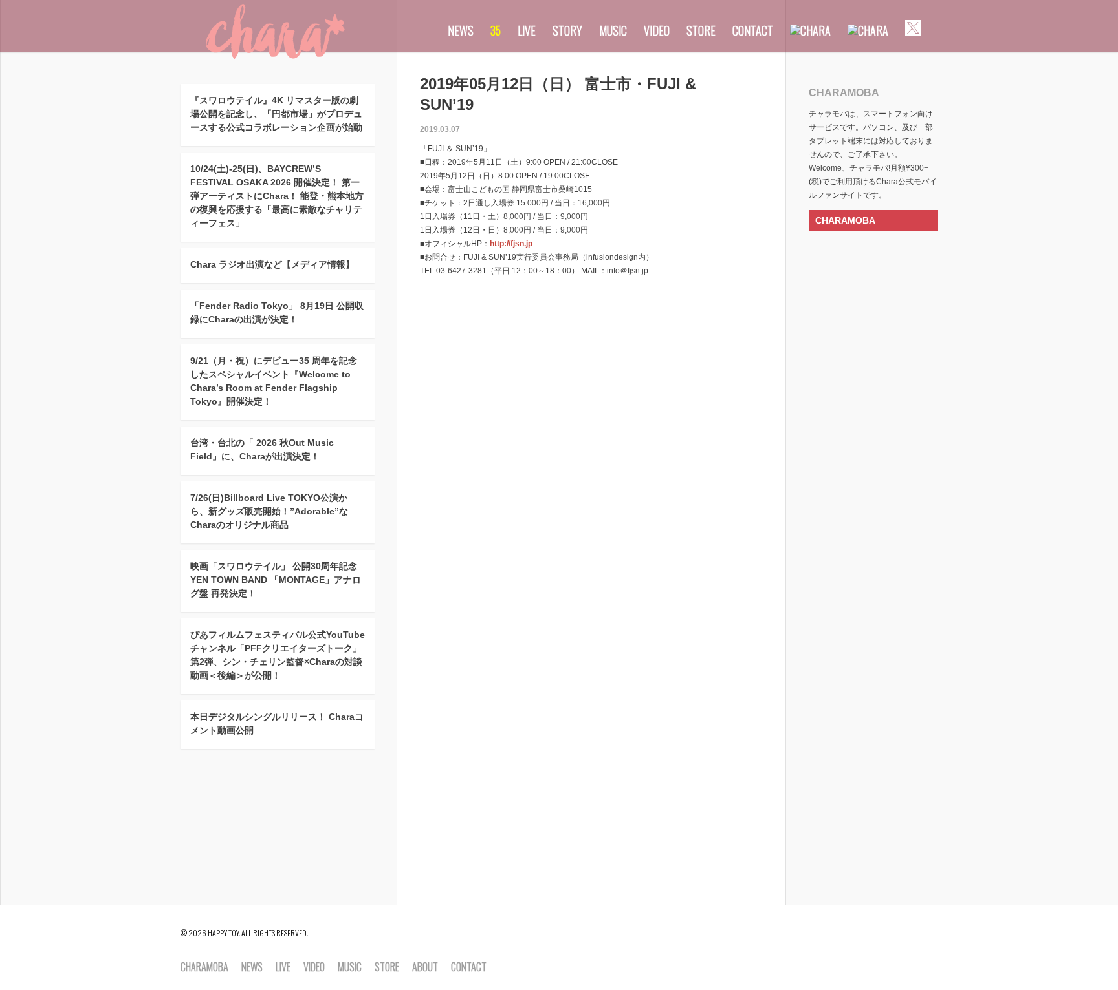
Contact (752, 30)
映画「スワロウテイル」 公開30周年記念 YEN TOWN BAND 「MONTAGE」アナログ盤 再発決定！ (275, 579)
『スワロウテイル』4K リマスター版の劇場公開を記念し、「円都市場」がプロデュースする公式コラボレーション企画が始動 (276, 113)
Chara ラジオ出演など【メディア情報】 (272, 264)
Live (527, 30)
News (461, 30)
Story (567, 30)
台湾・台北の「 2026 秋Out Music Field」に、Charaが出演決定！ (262, 449)
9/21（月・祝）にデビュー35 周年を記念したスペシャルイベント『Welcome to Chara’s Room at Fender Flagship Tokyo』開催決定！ (273, 380)
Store (701, 30)
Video (657, 30)
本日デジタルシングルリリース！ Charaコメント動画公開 (277, 723)
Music (613, 30)
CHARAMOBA (845, 220)
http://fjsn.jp (511, 243)
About (425, 967)
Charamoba (204, 967)
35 (495, 30)
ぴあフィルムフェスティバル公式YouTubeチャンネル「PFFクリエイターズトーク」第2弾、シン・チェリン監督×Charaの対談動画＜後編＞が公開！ (277, 654)
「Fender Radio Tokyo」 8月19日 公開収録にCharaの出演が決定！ (277, 312)
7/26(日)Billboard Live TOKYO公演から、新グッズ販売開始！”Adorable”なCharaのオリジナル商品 (269, 511)
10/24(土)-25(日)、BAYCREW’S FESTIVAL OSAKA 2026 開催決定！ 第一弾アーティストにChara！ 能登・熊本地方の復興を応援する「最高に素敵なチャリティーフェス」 (277, 195)
